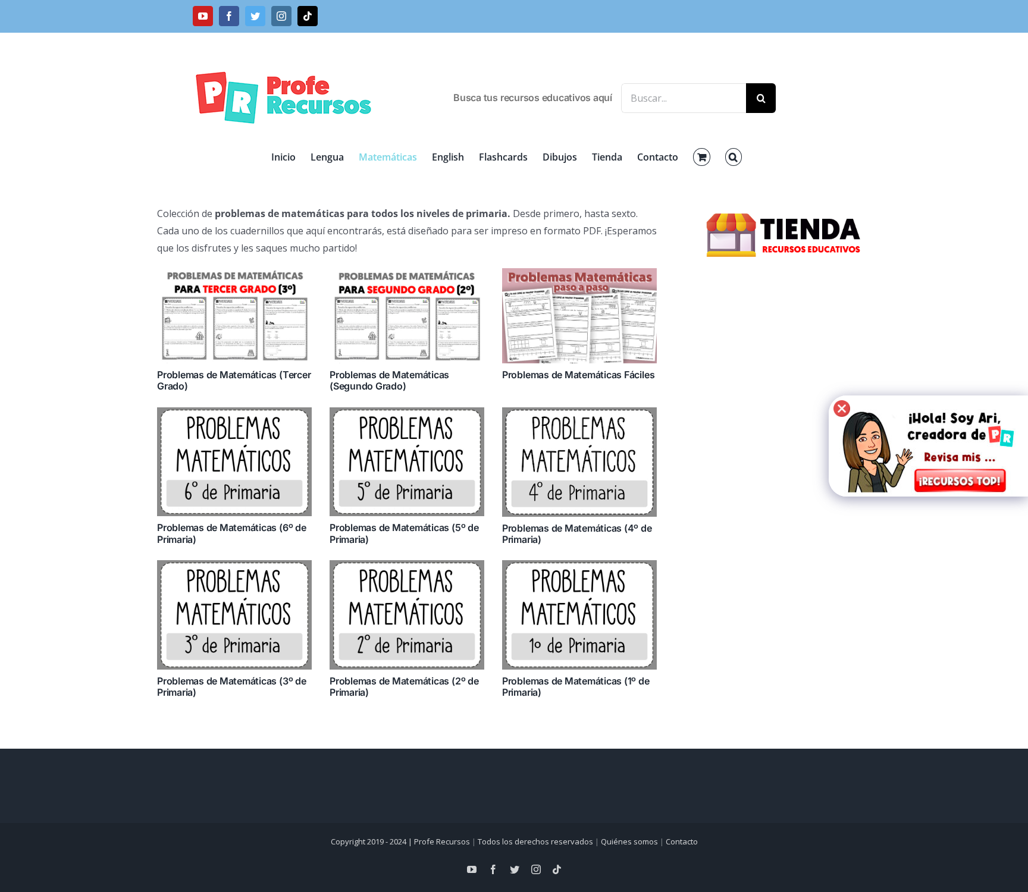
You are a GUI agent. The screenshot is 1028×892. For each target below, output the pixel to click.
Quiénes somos (629, 841)
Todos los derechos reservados (535, 841)
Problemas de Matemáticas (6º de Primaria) (231, 533)
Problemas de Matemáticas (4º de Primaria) (577, 533)
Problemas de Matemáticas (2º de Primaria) (404, 686)
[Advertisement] (785, 469)
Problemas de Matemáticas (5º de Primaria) (404, 533)
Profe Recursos (442, 841)
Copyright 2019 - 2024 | (372, 841)
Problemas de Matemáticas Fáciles (578, 375)
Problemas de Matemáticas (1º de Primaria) (576, 686)
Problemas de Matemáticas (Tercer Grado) (234, 380)
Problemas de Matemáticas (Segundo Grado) (389, 380)
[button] (733, 157)
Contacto (682, 841)
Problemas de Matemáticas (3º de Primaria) (231, 686)
